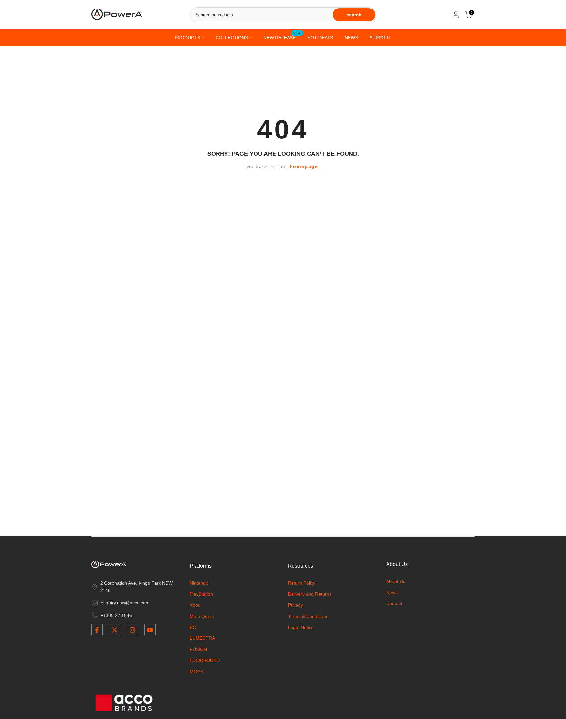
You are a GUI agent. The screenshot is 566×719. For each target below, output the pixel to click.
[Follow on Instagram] (132, 630)
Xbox (195, 605)
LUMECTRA (202, 638)
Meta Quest (202, 616)
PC (193, 627)
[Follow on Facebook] (97, 630)
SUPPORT (380, 37)
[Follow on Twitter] (114, 630)
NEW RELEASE (282, 37)
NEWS (351, 37)
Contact (394, 603)
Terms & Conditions (308, 616)
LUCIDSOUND (205, 660)
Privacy (295, 605)
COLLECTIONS (232, 37)
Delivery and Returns (309, 594)
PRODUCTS (187, 37)
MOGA (197, 671)
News (392, 592)
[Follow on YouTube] (150, 630)
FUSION (198, 649)
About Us (395, 581)
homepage (304, 166)
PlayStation (201, 594)
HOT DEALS (320, 37)
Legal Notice (301, 627)
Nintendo (199, 583)
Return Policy (301, 583)
